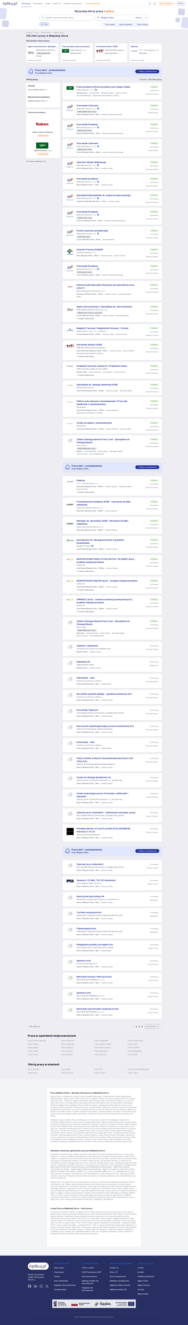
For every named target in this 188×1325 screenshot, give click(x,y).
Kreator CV (57, 3)
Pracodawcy (37, 3)
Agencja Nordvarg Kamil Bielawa (88, 835)
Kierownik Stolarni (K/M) (107, 46)
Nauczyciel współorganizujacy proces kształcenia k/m (105, 726)
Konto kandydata (166, 3)
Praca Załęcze (67, 1047)
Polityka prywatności (146, 1276)
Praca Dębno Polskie (102, 1044)
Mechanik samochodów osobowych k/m (98, 1009)
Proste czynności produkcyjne (92, 230)
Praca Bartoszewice (102, 1047)
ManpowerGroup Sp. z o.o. (86, 108)
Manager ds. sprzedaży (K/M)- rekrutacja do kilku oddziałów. (102, 522)
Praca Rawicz (33, 1044)
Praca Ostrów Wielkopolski (138, 1069)
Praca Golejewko (101, 1040)
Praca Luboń (133, 1073)
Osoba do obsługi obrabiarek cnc (94, 777)
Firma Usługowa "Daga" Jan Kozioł (89, 883)
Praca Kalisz (66, 1069)
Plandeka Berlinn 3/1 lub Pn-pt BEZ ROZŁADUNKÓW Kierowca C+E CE (103, 830)
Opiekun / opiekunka (87, 645)
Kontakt (141, 1272)
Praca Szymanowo (135, 1040)
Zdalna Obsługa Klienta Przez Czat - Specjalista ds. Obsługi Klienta (103, 441)
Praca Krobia (33, 1051)
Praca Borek (133, 1054)
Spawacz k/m (84, 960)
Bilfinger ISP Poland (84, 546)
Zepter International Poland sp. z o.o (90, 508)
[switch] (147, 71)
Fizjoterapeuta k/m (86, 928)
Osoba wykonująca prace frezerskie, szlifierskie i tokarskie (102, 795)
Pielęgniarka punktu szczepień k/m (95, 944)
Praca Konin (32, 1073)
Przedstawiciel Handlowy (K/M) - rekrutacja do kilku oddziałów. (104, 503)
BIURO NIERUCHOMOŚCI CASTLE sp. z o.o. (92, 310)
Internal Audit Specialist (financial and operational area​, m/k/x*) (106, 286)
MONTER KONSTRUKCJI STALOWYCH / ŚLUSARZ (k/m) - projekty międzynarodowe (106, 560)
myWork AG (81, 565)
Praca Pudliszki (134, 1047)
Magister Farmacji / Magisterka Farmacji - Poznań (102, 328)
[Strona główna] (10, 3)
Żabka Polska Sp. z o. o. (85, 90)
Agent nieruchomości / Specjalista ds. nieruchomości (42, 46)
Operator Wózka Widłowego (91, 162)
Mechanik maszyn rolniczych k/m (94, 976)
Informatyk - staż (86, 742)
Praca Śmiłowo (100, 1054)
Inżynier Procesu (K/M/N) (90, 249)
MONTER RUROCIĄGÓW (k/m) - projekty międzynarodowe (107, 580)
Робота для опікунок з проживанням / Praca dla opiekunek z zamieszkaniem (102, 403)
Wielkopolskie (46, 32)
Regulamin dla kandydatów (65, 1285)
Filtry (46, 24)
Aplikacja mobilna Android (120, 1285)
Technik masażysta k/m (89, 912)
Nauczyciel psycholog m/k (90, 896)
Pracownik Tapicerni (87, 710)
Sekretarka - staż (86, 678)
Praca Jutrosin (67, 1051)
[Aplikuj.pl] (38, 1266)
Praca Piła (98, 1069)
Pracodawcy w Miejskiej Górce (36, 161)
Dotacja (141, 1289)
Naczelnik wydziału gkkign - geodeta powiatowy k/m (104, 694)
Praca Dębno (33, 1047)
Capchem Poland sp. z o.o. (86, 252)
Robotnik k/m (83, 661)
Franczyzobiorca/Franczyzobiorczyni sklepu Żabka (77, 46)
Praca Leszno (100, 1073)
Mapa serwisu (143, 1294)
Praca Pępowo (67, 1054)
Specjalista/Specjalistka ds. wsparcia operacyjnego (104, 195)
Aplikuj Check (143, 1281)
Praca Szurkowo (67, 1040)
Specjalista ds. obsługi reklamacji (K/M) (97, 384)
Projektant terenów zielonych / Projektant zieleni (102, 366)
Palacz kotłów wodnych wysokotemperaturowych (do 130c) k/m (105, 760)
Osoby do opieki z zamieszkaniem (94, 423)
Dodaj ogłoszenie (93, 3)
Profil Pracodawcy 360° (91, 1272)
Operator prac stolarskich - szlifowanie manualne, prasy (106, 812)
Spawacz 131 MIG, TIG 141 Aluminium (96, 880)
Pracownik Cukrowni (87, 105)
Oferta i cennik (88, 1268)
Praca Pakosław (67, 1044)
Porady (47, 3)
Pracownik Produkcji (87, 124)
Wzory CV (114, 1272)
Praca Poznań (33, 1069)
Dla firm (181, 3)
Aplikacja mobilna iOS (118, 1289)
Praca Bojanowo (101, 1051)
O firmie (141, 1268)
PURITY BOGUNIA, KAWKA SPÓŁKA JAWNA (92, 369)
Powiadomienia (60, 1289)
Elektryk (134, 46)
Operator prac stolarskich (90, 864)
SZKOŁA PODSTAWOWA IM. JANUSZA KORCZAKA (94, 729)
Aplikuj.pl (29, 32)
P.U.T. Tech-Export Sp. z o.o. (87, 483)
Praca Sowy (133, 1044)
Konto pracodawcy (89, 1276)
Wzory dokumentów (118, 1276)
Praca (37, 32)
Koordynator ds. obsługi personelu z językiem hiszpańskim (100, 541)
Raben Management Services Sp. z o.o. (91, 291)
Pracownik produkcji (87, 178)
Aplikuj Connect (144, 1285)
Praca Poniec (33, 1054)
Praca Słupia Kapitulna (37, 1040)
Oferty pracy (26, 3)
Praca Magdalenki (135, 1051)
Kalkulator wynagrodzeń (73, 3)
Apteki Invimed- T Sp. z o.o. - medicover (91, 331)
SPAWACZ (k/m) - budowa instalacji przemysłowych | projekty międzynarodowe (104, 601)
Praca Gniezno (67, 1073)
